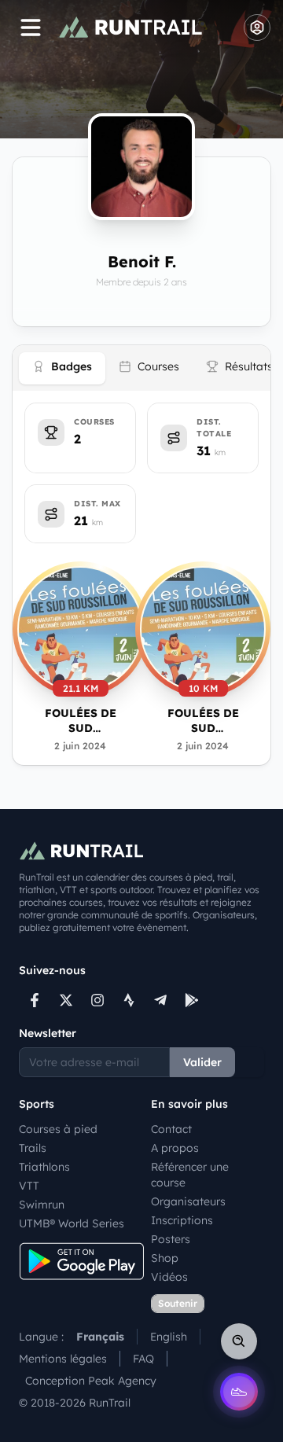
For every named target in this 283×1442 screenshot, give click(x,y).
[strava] (129, 1000)
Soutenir (177, 1303)
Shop (164, 1258)
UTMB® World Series (71, 1223)
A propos (175, 1148)
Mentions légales (63, 1359)
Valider (202, 1062)
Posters (170, 1239)
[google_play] (192, 1000)
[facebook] (34, 1000)
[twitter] (66, 1000)
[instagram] (97, 1000)
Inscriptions (182, 1220)
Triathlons (44, 1167)
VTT (29, 1186)
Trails (32, 1148)
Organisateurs (188, 1201)
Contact (171, 1129)
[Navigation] (31, 27)
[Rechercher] (239, 1341)
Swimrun (41, 1204)
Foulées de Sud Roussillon (80, 721)
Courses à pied (58, 1129)
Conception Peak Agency (90, 1381)
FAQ (143, 1359)
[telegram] (160, 1000)
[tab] (62, 368)
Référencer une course (190, 1175)
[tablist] (141, 368)
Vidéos (169, 1277)
